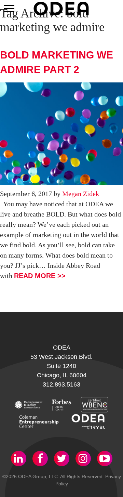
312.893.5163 (61, 384)
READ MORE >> (40, 275)
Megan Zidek (80, 193)
